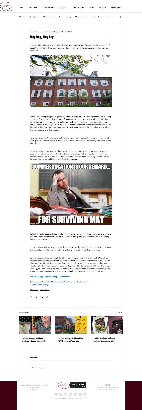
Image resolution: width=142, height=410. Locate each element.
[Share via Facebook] (31, 297)
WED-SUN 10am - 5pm (107, 389)
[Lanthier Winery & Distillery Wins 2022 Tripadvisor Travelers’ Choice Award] (71, 325)
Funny (69, 17)
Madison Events (48, 17)
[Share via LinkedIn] (42, 297)
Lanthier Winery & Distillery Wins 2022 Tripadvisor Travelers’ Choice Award (70, 340)
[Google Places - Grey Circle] (80, 394)
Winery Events (34, 17)
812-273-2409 (35, 387)
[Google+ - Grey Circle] (84, 394)
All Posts (22, 17)
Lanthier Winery (97, 17)
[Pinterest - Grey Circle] (61, 394)
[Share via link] (47, 297)
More (109, 17)
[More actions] (110, 31)
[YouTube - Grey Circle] (65, 394)
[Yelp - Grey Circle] (70, 394)
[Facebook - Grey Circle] (56, 394)
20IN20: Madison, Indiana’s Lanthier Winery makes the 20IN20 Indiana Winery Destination (104, 340)
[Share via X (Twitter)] (36, 297)
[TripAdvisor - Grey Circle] (75, 394)
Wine (60, 17)
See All (120, 312)
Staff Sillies (34, 290)
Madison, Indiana (81, 17)
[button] (120, 17)
